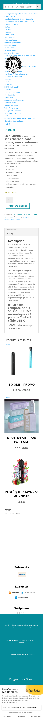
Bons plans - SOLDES (22, 214)
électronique (28, 217)
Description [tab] (11, 230)
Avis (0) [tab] (10, 234)
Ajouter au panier (18, 205)
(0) (9, 124)
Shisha (7, 220)
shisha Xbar (15, 220)
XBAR (12, 217)
